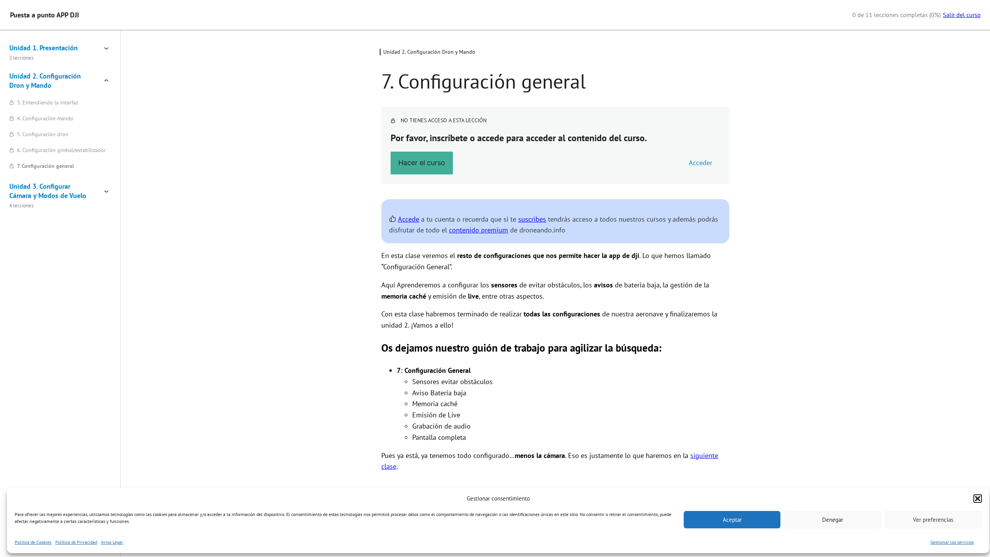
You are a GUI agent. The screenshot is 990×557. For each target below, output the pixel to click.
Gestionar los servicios (952, 542)
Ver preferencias (933, 519)
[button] (977, 498)
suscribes (532, 219)
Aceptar (732, 519)
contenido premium (478, 230)
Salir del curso (962, 15)
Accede (408, 219)
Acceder (700, 162)
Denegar (832, 519)
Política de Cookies (33, 542)
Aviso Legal (112, 542)
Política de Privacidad (76, 542)
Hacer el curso (421, 163)
